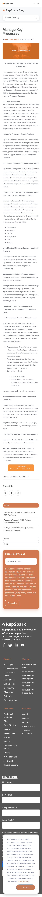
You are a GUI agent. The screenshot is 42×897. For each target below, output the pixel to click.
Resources (8, 708)
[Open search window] (34, 3)
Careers (25, 718)
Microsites (8, 692)
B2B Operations (11, 669)
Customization (10, 700)
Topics (6, 539)
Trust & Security (11, 765)
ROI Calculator (28, 672)
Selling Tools (9, 684)
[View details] (4, 645)
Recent (6, 505)
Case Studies (10, 725)
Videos (7, 741)
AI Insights (8, 664)
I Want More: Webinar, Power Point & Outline (21, 468)
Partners (7, 737)
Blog (6, 721)
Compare (26, 659)
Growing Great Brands (20, 476)
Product (7, 659)
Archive (6, 544)
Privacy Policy (28, 726)
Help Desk (8, 761)
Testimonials (9, 733)
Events (7, 729)
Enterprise (8, 696)
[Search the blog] (36, 18)
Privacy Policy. (24, 881)
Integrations (9, 680)
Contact (25, 722)
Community (9, 688)
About (25, 714)
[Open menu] (38, 3)
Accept (26, 887)
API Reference (10, 757)
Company (26, 708)
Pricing (7, 753)
